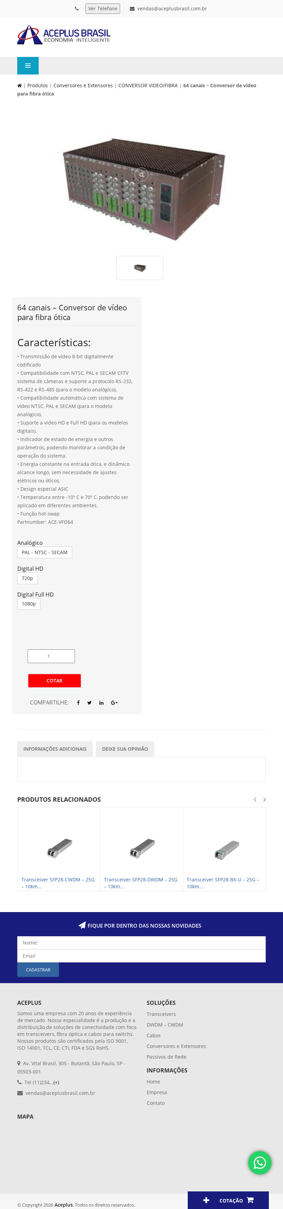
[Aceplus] (63, 34)
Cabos (154, 1035)
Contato (156, 1103)
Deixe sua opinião (125, 749)
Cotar (54, 680)
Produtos (37, 85)
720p (27, 578)
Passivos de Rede (166, 1056)
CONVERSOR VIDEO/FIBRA (148, 85)
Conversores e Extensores (83, 85)
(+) (56, 1082)
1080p (29, 603)
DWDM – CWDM (165, 1024)
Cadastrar (38, 970)
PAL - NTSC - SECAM (45, 552)
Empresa (157, 1092)
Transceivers (161, 1014)
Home (153, 1081)
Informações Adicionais (55, 749)
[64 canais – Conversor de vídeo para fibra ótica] (141, 185)
